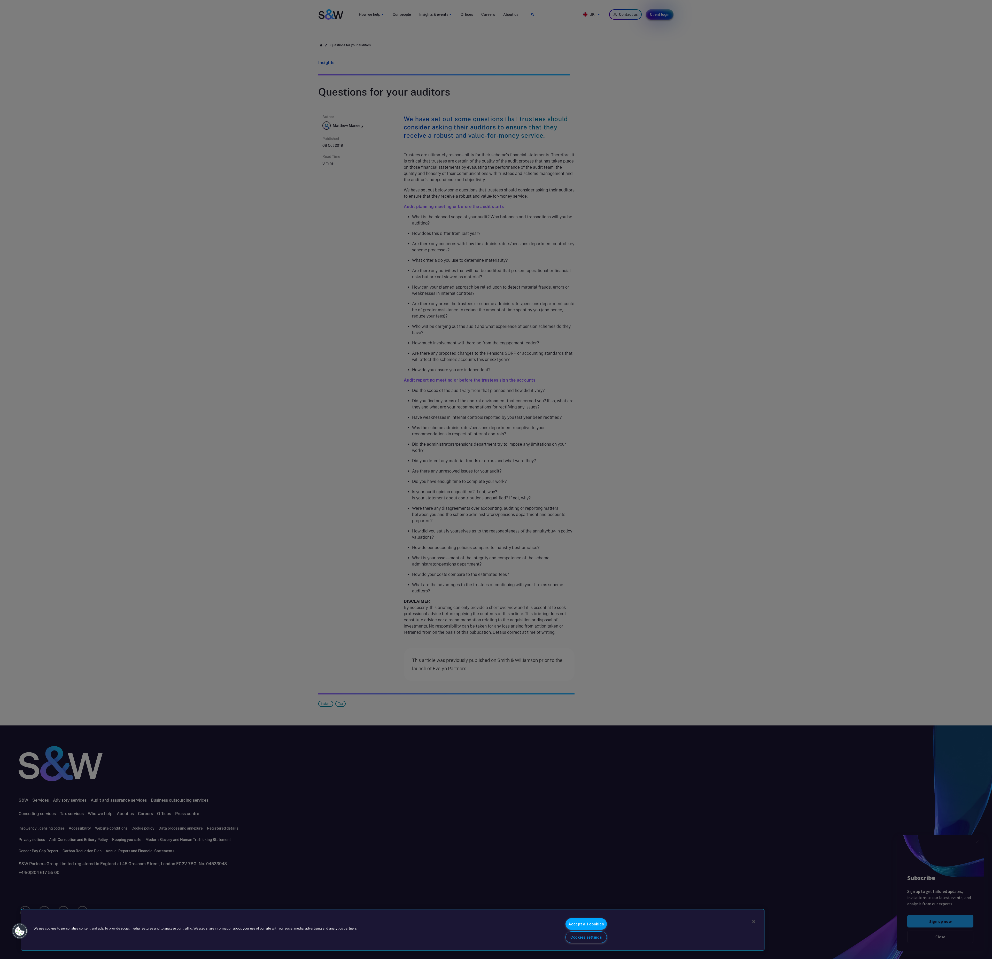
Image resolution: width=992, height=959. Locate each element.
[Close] (754, 921)
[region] (393, 930)
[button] (20, 931)
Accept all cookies (586, 924)
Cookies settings (586, 937)
